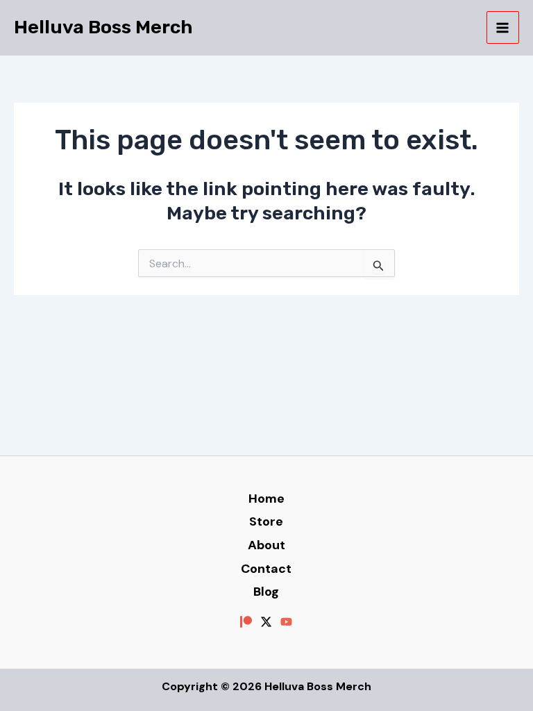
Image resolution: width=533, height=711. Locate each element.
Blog (266, 591)
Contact (266, 568)
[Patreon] (246, 622)
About (266, 545)
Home (266, 498)
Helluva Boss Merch (103, 27)
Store (266, 521)
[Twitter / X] (266, 622)
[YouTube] (286, 622)
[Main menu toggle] (503, 27)
